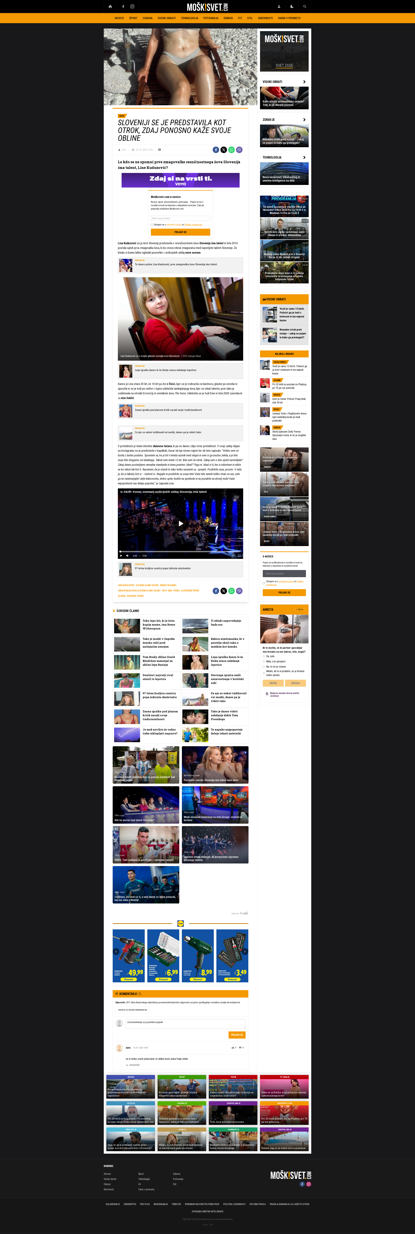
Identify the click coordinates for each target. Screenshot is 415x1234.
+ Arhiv (299, 609)
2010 (164, 590)
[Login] (279, 6)
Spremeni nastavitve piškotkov (202, 1204)
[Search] (304, 6)
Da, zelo (270, 656)
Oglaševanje (113, 1204)
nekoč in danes (168, 585)
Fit (240, 18)
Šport (133, 18)
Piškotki (176, 1204)
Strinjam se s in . (178, 224)
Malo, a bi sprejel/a (275, 661)
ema (170, 590)
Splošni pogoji (257, 1204)
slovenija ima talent (147, 585)
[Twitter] (223, 150)
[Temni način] (291, 6)
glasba (122, 596)
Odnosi (228, 18)
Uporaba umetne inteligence (207, 1211)
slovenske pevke (190, 590)
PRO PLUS (145, 1204)
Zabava (148, 18)
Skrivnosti (265, 18)
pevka (176, 590)
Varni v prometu (289, 18)
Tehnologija (189, 18)
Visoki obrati (167, 18)
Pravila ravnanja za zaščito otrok (289, 1204)
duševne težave (135, 596)
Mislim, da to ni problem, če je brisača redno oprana (285, 673)
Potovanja (210, 18)
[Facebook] (123, 6)
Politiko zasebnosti (193, 224)
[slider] (180, 551)
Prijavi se (180, 232)
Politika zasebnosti (234, 1204)
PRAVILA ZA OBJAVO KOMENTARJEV (132, 1010)
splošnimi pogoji (174, 224)
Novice (119, 18)
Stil (250, 18)
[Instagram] (132, 6)
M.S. (124, 150)
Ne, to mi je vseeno (276, 666)
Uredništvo (130, 1204)
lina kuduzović (126, 585)
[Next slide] (245, 951)
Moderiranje (161, 1204)
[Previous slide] (116, 951)
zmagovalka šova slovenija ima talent (139, 590)
